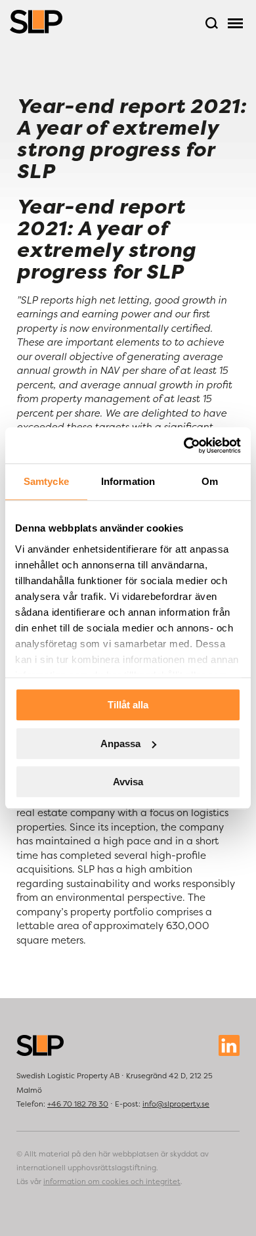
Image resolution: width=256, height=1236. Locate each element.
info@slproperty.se (175, 1104)
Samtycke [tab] (46, 481)
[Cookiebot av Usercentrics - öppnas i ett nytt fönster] (184, 445)
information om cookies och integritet (112, 1181)
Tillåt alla (128, 704)
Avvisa (128, 781)
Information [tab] (128, 481)
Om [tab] (210, 481)
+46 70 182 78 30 (77, 1104)
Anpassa (120, 743)
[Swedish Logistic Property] (36, 22)
